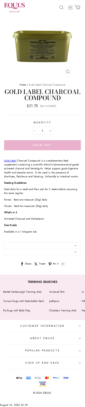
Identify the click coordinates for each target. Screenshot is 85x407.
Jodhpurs (54, 301)
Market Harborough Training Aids (22, 292)
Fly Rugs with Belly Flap (16, 310)
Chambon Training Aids (62, 310)
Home (23, 85)
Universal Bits (56, 292)
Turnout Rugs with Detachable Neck (23, 301)
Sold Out (42, 145)
